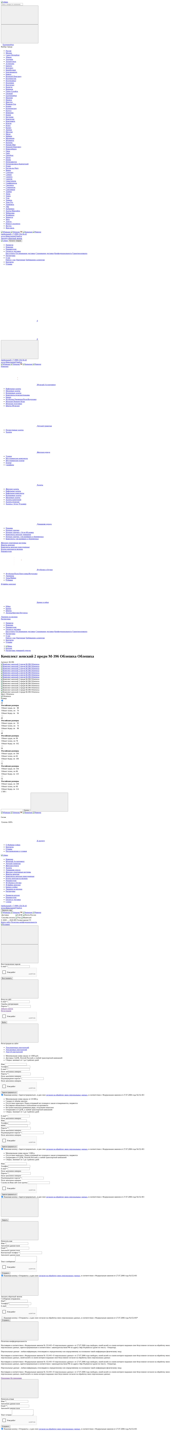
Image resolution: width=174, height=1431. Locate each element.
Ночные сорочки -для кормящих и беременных (25, 537)
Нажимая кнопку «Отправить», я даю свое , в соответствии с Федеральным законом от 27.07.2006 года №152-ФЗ (70, 1276)
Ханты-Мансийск (13, 211)
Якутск (8, 226)
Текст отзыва (6, 1415)
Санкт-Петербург (13, 55)
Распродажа (10, 256)
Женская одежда (43, 452)
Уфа (7, 207)
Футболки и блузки (44, 570)
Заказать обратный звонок (11, 238)
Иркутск (9, 102)
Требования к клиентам (35, 260)
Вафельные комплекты (15, 493)
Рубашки (9, 580)
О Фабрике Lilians (13, 845)
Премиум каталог (13, 895)
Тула (7, 198)
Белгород (9, 68)
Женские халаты (12, 489)
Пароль (4, 1006)
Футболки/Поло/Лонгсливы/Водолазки (21, 574)
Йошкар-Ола (11, 104)
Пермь (8, 160)
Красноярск (10, 121)
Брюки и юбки (42, 602)
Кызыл (8, 128)
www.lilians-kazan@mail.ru (11, 236)
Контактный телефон (10, 1253)
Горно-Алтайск (12, 91)
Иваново (9, 98)
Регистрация (6, 1011)
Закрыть (5, 1220)
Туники (9, 456)
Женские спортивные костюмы (13, 543)
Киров (8, 115)
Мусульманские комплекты (17, 458)
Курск (8, 125)
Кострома (9, 117)
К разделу (40, 841)
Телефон (4, 1067)
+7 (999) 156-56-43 (14, 234)
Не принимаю (16, 1378)
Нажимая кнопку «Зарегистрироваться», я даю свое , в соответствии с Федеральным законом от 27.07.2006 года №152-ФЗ (74, 1095)
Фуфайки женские (8, 584)
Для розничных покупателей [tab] (17, 1048)
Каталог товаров (15, 241)
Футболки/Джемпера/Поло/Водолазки (21, 399)
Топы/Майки (11, 578)
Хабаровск (10, 209)
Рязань (8, 170)
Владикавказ (11, 81)
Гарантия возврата (79, 253)
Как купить (10, 253)
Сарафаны (10, 465)
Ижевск (9, 100)
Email (4, 1248)
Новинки (9, 247)
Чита (8, 219)
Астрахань (10, 64)
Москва (9, 53)
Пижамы (9, 528)
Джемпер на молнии (9, 617)
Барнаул (9, 66)
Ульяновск (10, 204)
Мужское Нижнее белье (15, 401)
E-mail (4, 966)
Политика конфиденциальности (24, 922)
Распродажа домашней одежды (18, 650)
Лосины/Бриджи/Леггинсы (17, 613)
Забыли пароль (7, 1009)
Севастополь (11, 181)
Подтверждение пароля (11, 1078)
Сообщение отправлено (10, 1299)
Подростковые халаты (15, 430)
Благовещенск (11, 72)
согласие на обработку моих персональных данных (66, 1095)
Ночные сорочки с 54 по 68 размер (20, 532)
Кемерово (9, 113)
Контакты (10, 262)
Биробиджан (11, 70)
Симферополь (11, 183)
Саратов (9, 179)
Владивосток (11, 79)
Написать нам (7, 910)
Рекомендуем (11, 249)
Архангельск (11, 61)
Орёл (8, 153)
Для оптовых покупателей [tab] (16, 1050)
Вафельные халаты (13, 389)
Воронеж (9, 89)
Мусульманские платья (15, 461)
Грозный (9, 93)
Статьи (8, 902)
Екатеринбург (8, 45)
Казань (8, 106)
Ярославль (10, 228)
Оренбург (9, 155)
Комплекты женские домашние (18, 535)
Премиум (9, 245)
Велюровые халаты (13, 393)
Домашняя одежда (44, 524)
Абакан (9, 57)
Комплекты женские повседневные (15, 547)
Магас (8, 134)
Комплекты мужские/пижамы (18, 395)
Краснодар (10, 119)
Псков (8, 166)
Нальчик (9, 143)
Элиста (8, 222)
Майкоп (9, 136)
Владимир (10, 83)
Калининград (11, 108)
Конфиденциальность (63, 253)
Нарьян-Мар (11, 145)
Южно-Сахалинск (13, 224)
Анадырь (9, 59)
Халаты (9, 432)
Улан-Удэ (9, 202)
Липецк (9, 130)
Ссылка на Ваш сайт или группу (14, 1183)
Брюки (8, 397)
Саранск (9, 177)
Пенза (8, 157)
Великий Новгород (13, 76)
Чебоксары (10, 213)
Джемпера (10, 576)
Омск (8, 151)
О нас (8, 258)
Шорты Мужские (13, 406)
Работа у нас (11, 260)
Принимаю (5, 1378)
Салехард (9, 172)
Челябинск (10, 215)
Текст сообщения (8, 1262)
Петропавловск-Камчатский (17, 164)
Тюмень (9, 200)
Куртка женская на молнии (12, 549)
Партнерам (20, 260)
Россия (8, 51)
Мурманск (10, 140)
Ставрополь (10, 187)
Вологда (9, 87)
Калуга (8, 111)
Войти (4, 1022)
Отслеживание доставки (25, 253)
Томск (8, 196)
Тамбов (9, 192)
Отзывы (9, 264)
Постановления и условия (16, 851)
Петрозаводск (11, 162)
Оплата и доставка (13, 251)
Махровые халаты (13, 391)
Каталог (9, 648)
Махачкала (10, 138)
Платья (8, 463)
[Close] (19, 934)
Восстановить (7, 978)
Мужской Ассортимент (46, 385)
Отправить (5, 1320)
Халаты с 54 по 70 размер (16, 504)
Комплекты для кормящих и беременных (22, 539)
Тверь (8, 194)
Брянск (8, 74)
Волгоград (10, 85)
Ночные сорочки (12, 530)
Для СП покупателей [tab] (14, 1052)
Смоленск (10, 185)
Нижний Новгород (13, 147)
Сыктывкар (10, 190)
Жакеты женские (8, 545)
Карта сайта (6, 922)
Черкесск (9, 217)
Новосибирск (11, 149)
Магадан (9, 132)
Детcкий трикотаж (44, 426)
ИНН (3, 1126)
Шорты (9, 611)
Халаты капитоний (13, 500)
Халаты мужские (12, 502)
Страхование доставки (45, 253)
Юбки (8, 606)
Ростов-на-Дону (12, 168)
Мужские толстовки (14, 404)
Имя (2, 1064)
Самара (9, 175)
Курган (8, 123)
